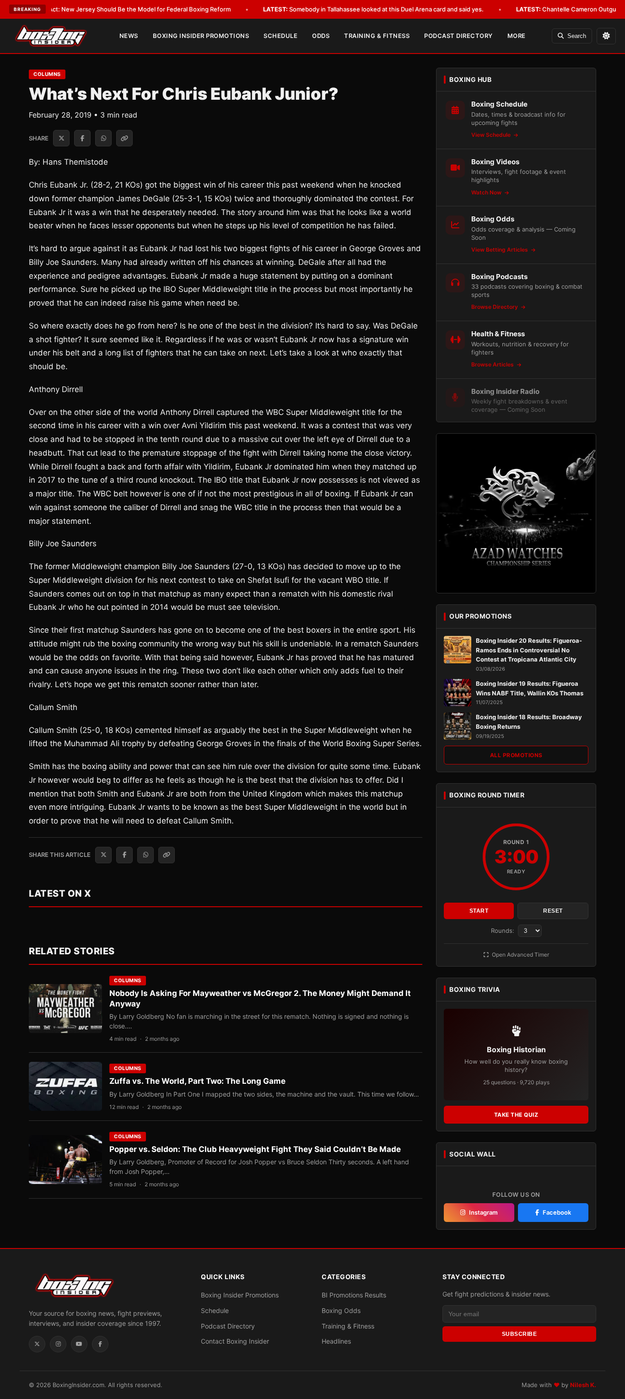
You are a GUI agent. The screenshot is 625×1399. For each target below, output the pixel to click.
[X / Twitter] (37, 1344)
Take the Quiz (516, 1114)
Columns (47, 74)
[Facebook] (100, 1344)
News (128, 35)
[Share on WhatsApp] (103, 138)
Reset (553, 911)
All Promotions (516, 755)
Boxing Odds (341, 1310)
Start (479, 911)
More (516, 35)
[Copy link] (124, 138)
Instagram (483, 1212)
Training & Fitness (376, 35)
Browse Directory (495, 306)
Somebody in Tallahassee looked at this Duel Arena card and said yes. (373, 9)
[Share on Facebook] (82, 138)
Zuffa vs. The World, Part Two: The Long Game (197, 1081)
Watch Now (487, 192)
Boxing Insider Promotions (201, 35)
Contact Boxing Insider (235, 1341)
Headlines (336, 1341)
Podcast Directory (458, 35)
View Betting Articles (500, 249)
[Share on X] (61, 138)
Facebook (557, 1212)
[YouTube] (79, 1344)
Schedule (280, 35)
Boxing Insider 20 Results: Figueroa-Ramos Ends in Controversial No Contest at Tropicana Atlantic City (529, 650)
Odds (320, 35)
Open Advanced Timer (519, 954)
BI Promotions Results (354, 1295)
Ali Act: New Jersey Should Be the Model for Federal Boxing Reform (122, 9)
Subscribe (519, 1334)
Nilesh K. (583, 1384)
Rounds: (503, 930)
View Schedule (491, 134)
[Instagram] (58, 1344)
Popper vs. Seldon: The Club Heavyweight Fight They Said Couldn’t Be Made (255, 1149)
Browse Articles (493, 364)
